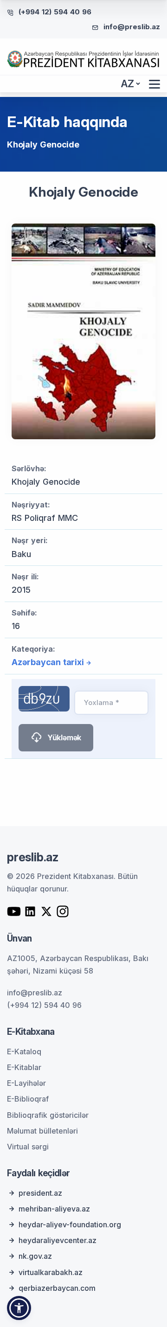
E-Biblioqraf (28, 1098)
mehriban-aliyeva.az (54, 1208)
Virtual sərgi (28, 1146)
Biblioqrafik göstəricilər (48, 1115)
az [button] (128, 84)
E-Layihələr (26, 1083)
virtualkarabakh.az (51, 1272)
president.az (40, 1193)
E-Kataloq (24, 1051)
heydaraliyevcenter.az (57, 1240)
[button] (19, 1308)
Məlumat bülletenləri (42, 1130)
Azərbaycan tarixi (48, 662)
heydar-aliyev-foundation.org (70, 1224)
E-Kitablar (24, 1067)
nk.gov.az (35, 1256)
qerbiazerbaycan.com (57, 1288)
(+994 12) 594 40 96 (55, 11)
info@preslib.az (131, 26)
